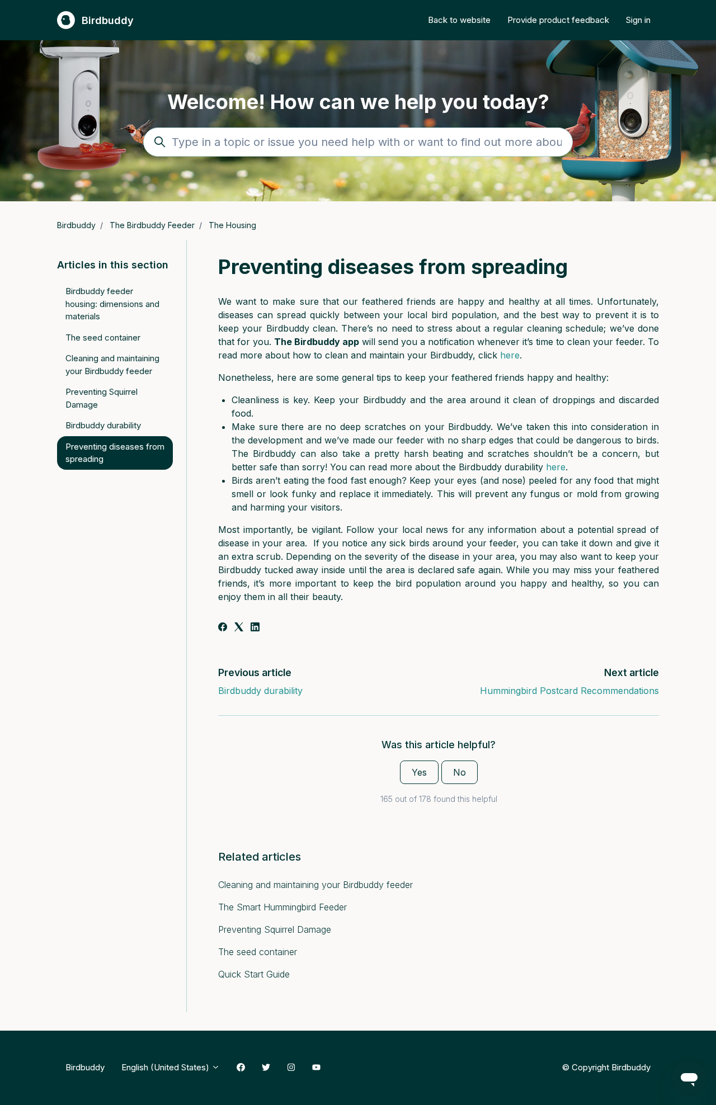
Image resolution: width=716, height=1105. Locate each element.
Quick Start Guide (254, 974)
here (510, 355)
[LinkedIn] (255, 628)
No (459, 772)
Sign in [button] (638, 20)
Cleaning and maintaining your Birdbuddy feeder (315, 884)
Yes (419, 772)
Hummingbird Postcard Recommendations (569, 690)
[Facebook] (222, 628)
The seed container (257, 951)
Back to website (459, 20)
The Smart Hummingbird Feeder (282, 907)
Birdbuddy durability (260, 690)
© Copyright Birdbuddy (606, 1067)
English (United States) (166, 1067)
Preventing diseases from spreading (114, 453)
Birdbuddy (76, 225)
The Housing (232, 225)
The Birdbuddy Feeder (152, 225)
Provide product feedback (558, 20)
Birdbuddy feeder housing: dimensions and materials (112, 304)
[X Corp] (238, 628)
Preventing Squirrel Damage (274, 929)
